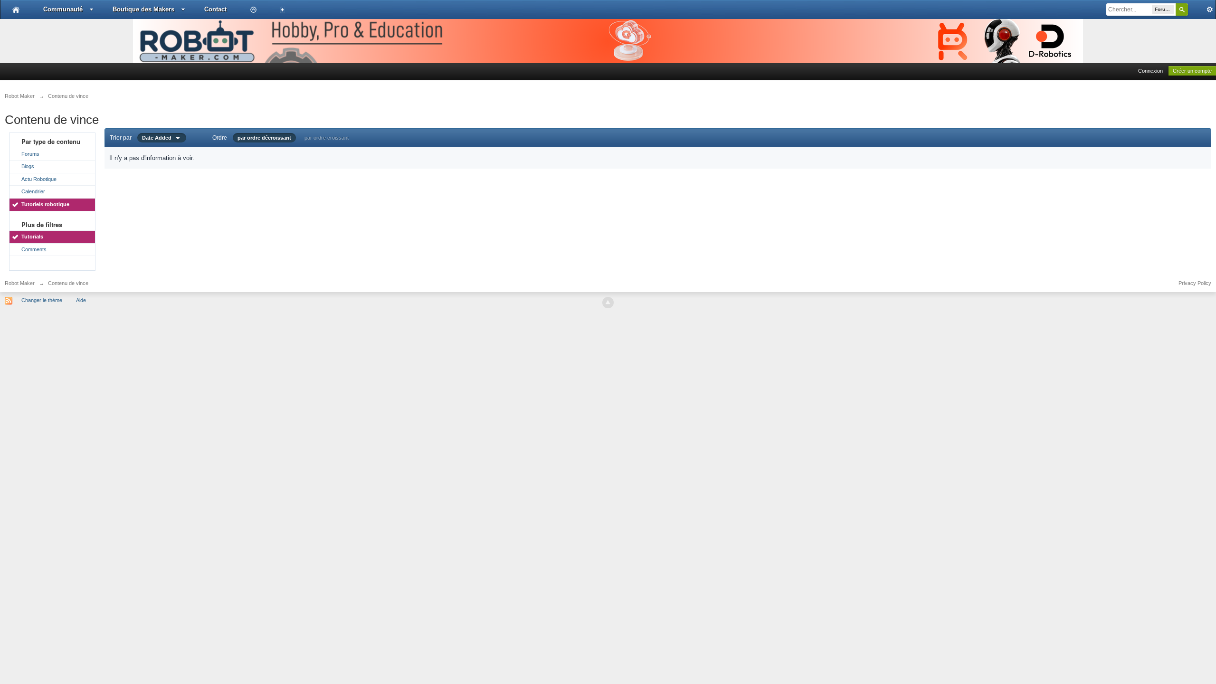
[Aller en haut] (608, 302)
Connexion (1150, 71)
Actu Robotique (39, 179)
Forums (30, 154)
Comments (34, 249)
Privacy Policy (1194, 283)
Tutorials (32, 236)
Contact (215, 9)
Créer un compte (1192, 71)
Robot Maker (20, 283)
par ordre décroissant (264, 138)
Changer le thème (41, 300)
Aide (81, 300)
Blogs (27, 166)
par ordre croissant (326, 138)
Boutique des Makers (143, 9)
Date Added (159, 138)
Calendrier (33, 191)
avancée (1202, 9)
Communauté (63, 9)
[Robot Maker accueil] (15, 9)
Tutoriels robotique (45, 204)
